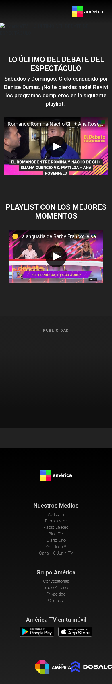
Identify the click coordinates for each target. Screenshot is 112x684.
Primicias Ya (56, 521)
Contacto (56, 600)
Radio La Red (56, 527)
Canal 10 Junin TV (56, 553)
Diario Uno (56, 540)
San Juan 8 (56, 546)
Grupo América (56, 587)
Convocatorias (56, 581)
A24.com (56, 514)
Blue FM (56, 534)
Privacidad (56, 594)
